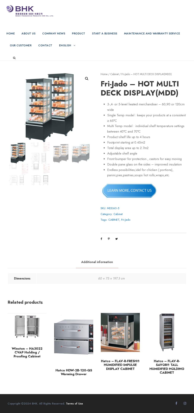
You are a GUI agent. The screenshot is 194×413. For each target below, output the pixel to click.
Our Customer (20, 45)
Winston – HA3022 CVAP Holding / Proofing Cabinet (27, 352)
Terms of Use (74, 403)
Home (104, 74)
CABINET (113, 220)
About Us (28, 33)
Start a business (104, 33)
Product (78, 33)
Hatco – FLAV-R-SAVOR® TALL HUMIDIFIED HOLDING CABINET (166, 367)
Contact (45, 45)
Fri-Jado (126, 220)
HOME (10, 33)
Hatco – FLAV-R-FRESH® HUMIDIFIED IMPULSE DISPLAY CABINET (120, 365)
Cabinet (114, 74)
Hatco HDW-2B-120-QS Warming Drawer (74, 372)
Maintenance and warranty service (152, 33)
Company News (53, 33)
